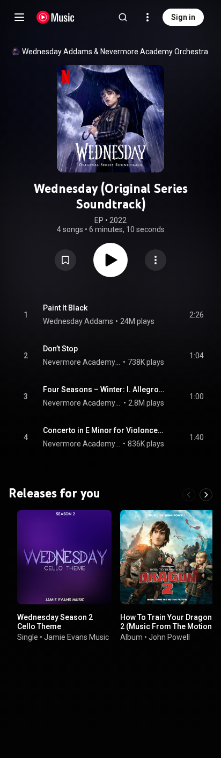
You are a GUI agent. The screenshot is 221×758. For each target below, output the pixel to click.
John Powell (169, 636)
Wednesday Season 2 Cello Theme (55, 622)
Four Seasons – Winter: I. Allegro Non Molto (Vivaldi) (104, 389)
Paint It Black (65, 308)
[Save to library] (65, 260)
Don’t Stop (60, 348)
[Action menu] (155, 260)
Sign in (183, 17)
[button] (65, 260)
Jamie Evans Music (76, 636)
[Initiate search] (122, 17)
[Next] (206, 495)
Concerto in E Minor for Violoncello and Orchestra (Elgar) (104, 430)
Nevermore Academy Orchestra (154, 51)
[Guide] (19, 17)
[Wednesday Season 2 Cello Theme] (64, 557)
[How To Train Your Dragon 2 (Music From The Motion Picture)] (167, 557)
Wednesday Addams (57, 51)
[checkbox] (196, 314)
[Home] (55, 17)
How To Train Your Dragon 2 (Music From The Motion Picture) (166, 626)
